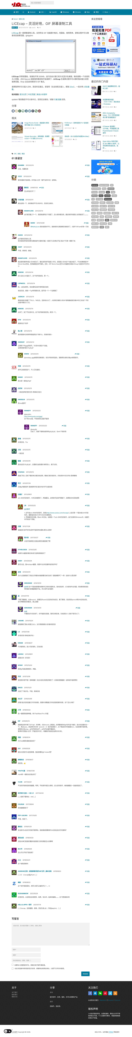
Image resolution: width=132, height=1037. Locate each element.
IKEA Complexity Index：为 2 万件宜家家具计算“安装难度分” (111, 115)
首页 (17, 12)
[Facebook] (90, 993)
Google (101, 192)
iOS (42, 12)
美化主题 (103, 224)
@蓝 (25, 611)
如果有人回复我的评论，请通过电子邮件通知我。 (30, 965)
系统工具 (114, 220)
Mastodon (103, 1000)
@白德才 (27, 509)
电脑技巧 (108, 217)
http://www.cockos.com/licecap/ (57, 513)
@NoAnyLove (35, 227)
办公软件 (110, 203)
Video (114, 196)
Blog (104, 189)
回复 (88, 165)
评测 (110, 224)
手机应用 (111, 210)
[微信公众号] (100, 993)
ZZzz (72, 87)
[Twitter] (110, 993)
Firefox (94, 192)
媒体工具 (14, 27)
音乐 (107, 227)
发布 (51, 992)
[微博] (105, 993)
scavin (33, 27)
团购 (116, 203)
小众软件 (14, 1032)
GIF (15, 154)
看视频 (116, 217)
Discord (117, 1000)
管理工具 (100, 220)
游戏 (101, 217)
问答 (101, 227)
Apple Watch (104, 185)
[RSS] (115, 993)
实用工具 (95, 210)
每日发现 (95, 217)
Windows (65, 12)
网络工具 (95, 224)
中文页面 (31, 94)
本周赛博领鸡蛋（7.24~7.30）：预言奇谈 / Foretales (111, 102)
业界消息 (95, 203)
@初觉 (26, 587)
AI (23, 12)
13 (75, 128)
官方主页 (23, 94)
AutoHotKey (96, 189)
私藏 (93, 220)
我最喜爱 (103, 210)
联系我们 (14, 994)
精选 (97, 12)
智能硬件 (107, 213)
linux (101, 196)
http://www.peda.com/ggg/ (33, 416)
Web (88, 12)
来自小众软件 (42, 94)
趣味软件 (95, 227)
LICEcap (15, 33)
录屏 (19, 154)
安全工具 (111, 206)
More (106, 12)
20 (76, 139)
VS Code (99, 199)
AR (112, 185)
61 (40, 27)
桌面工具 (115, 213)
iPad (113, 192)
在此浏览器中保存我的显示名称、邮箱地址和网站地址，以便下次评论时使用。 (40, 968)
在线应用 (95, 206)
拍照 (93, 213)
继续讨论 (14, 997)
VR (93, 199)
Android (32, 12)
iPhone (94, 196)
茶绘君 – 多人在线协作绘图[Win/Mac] (77, 136)
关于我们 (14, 992)
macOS (54, 12)
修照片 (102, 203)
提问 (51, 1001)
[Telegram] (95, 993)
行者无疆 (57, 99)
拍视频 (99, 213)
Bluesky (110, 1000)
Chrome (78, 12)
